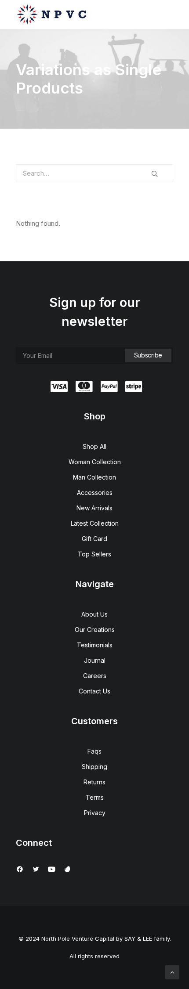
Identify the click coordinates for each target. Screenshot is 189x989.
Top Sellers (94, 554)
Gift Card (94, 538)
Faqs (94, 751)
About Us (94, 614)
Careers (94, 675)
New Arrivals (94, 508)
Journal (94, 660)
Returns (94, 782)
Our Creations (95, 629)
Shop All (94, 446)
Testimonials (95, 645)
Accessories (95, 492)
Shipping (94, 766)
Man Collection (94, 477)
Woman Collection (95, 462)
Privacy (94, 812)
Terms (95, 797)
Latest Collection (95, 523)
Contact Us (94, 691)
